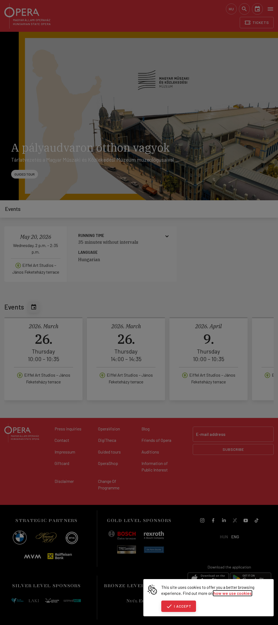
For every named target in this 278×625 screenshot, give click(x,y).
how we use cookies (232, 593)
